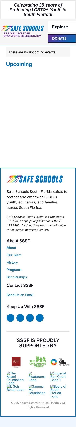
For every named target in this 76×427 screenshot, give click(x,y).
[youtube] (40, 318)
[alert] (38, 52)
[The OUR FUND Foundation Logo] (59, 354)
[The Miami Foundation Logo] (16, 373)
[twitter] (20, 318)
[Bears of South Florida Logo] (35, 177)
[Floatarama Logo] (38, 373)
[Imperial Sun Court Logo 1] (58, 373)
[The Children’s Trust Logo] (38, 354)
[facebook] (10, 318)
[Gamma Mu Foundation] (38, 386)
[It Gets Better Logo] (16, 386)
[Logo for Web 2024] (22, 27)
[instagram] (30, 318)
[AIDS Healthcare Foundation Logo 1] (16, 356)
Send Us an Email (20, 295)
